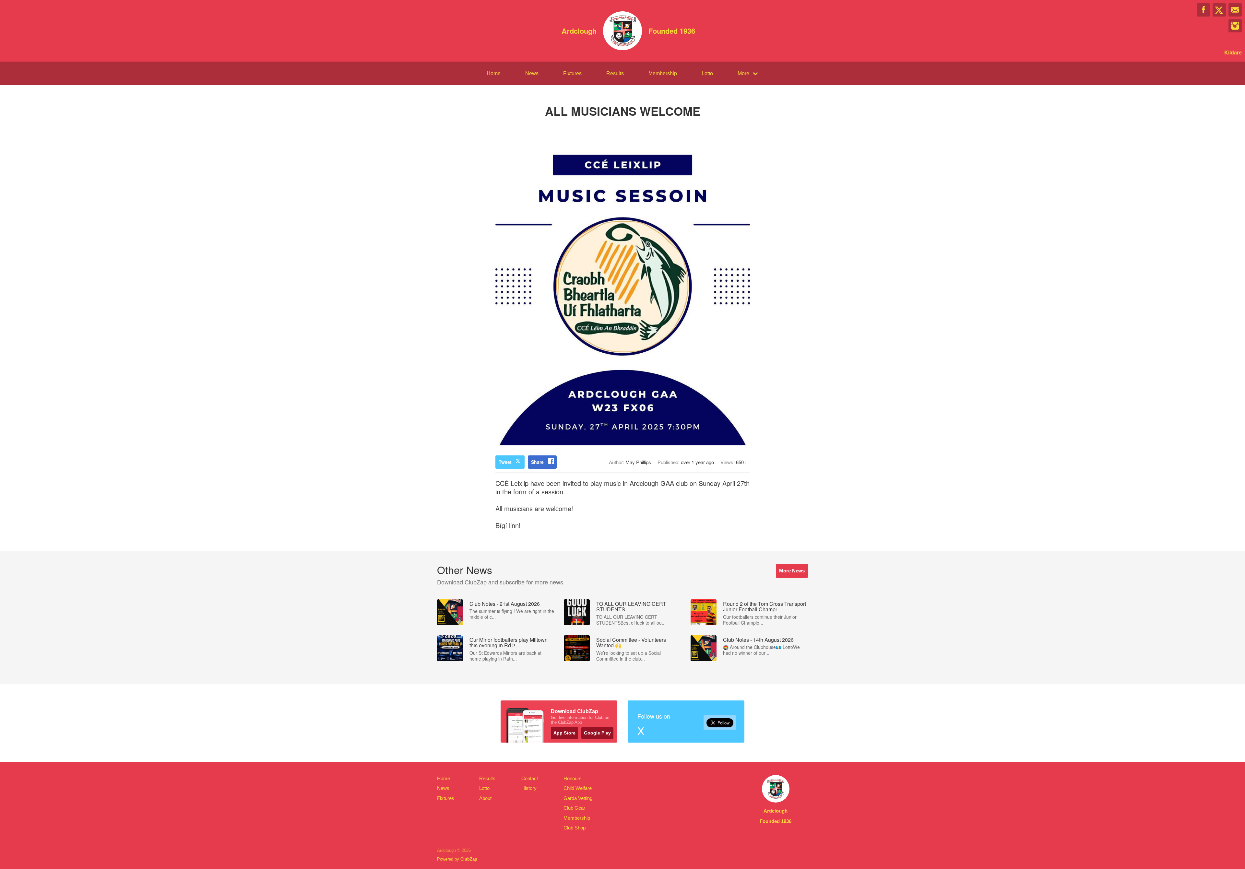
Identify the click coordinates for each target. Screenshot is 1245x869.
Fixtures (572, 73)
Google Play (597, 732)
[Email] (1235, 10)
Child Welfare (577, 788)
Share (537, 462)
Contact (529, 778)
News (532, 73)
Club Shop (574, 827)
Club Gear (574, 808)
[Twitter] (1219, 10)
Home (494, 73)
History (529, 788)
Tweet (505, 462)
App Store (564, 732)
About (485, 798)
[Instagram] (1235, 25)
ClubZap (468, 859)
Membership (662, 73)
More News (792, 570)
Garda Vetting (577, 798)
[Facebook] (1203, 10)
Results (615, 73)
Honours (572, 778)
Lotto (707, 73)
